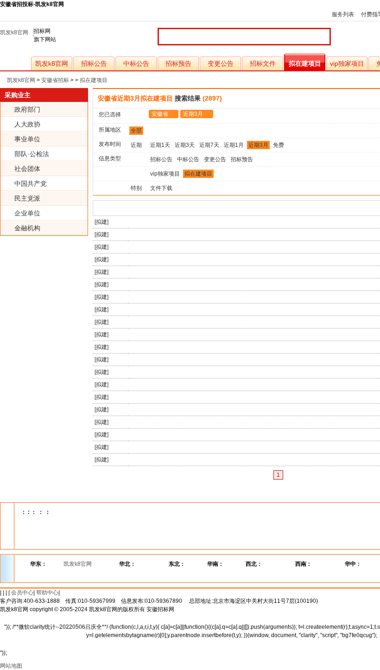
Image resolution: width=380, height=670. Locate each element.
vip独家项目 (347, 63)
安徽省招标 (55, 80)
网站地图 (11, 666)
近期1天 (160, 145)
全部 (136, 130)
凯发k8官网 (14, 32)
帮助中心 (47, 592)
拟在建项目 (305, 63)
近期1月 (234, 145)
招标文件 (263, 63)
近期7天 (209, 145)
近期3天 (185, 145)
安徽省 (160, 114)
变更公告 (221, 63)
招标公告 (94, 63)
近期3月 (193, 114)
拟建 (101, 222)
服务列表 (343, 14)
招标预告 (178, 63)
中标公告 (136, 63)
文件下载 (161, 188)
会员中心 (22, 592)
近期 (136, 145)
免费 (278, 145)
